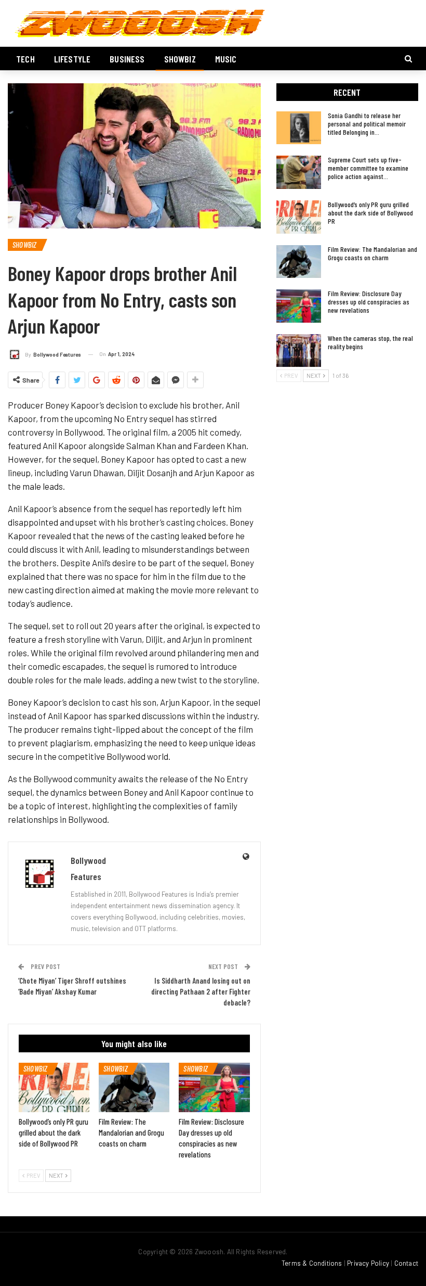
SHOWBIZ (180, 59)
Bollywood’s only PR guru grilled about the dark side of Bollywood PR (370, 212)
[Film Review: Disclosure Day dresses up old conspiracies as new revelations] (214, 1087)
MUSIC (226, 59)
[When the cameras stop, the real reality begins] (298, 350)
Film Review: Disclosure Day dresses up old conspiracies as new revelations (368, 301)
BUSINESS (127, 59)
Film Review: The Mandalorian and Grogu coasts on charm (372, 253)
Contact (406, 1263)
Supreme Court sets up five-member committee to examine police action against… (368, 168)
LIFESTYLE (72, 59)
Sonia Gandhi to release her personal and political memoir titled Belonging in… (367, 123)
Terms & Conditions (312, 1263)
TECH (25, 59)
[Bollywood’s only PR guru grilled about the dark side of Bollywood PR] (54, 1087)
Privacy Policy (368, 1263)
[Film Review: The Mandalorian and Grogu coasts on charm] (134, 1087)
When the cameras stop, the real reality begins (370, 342)
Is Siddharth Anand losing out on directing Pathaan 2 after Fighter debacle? (200, 991)
